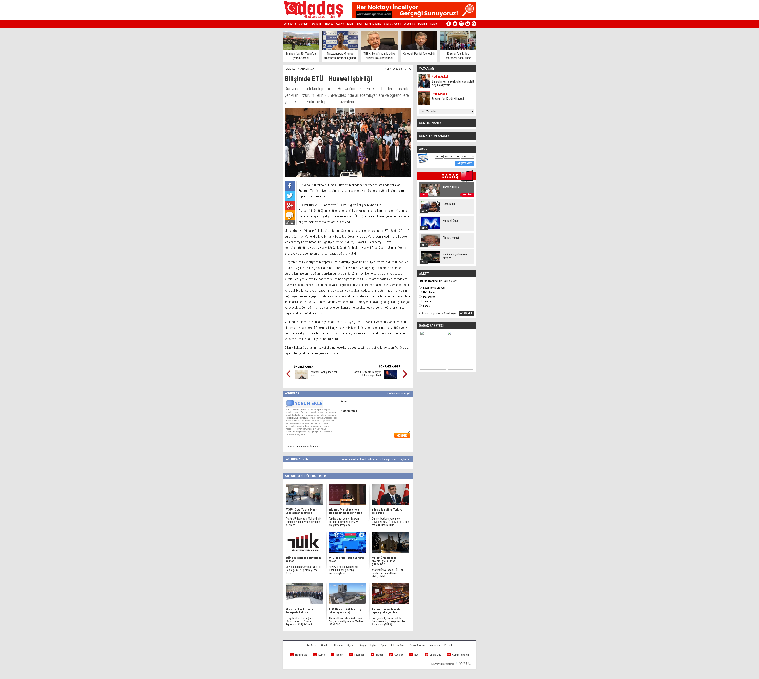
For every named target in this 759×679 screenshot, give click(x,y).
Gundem (303, 23)
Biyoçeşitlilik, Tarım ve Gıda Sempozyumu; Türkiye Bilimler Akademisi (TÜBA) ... (388, 621)
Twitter (379, 654)
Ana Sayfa (290, 23)
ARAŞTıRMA (307, 68)
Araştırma (409, 23)
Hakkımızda (301, 654)
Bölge (433, 23)
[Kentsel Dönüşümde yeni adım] (301, 378)
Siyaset (329, 23)
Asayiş (340, 23)
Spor (359, 23)
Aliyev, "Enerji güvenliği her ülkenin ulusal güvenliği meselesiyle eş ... (343, 570)
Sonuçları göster (430, 313)
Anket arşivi (450, 313)
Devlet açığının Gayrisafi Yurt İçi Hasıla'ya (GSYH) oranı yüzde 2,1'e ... (303, 570)
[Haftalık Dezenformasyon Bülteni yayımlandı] (390, 378)
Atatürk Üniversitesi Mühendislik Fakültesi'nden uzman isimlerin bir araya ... (303, 522)
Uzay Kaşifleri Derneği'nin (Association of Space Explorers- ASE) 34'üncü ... (300, 621)
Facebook (359, 654)
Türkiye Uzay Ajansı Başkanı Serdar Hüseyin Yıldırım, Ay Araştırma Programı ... (344, 522)
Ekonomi (316, 23)
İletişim (339, 654)
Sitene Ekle (435, 654)
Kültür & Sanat (373, 23)
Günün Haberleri (460, 654)
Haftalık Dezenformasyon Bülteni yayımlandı (367, 373)
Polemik (422, 23)
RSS (416, 654)
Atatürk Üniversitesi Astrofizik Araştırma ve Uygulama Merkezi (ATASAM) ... (346, 621)
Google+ (398, 654)
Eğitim (350, 23)
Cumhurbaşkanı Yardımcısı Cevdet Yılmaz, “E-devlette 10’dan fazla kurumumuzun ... (390, 522)
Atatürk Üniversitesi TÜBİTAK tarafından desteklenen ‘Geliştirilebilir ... (388, 573)
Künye (321, 654)
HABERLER (290, 68)
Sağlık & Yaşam (392, 23)
